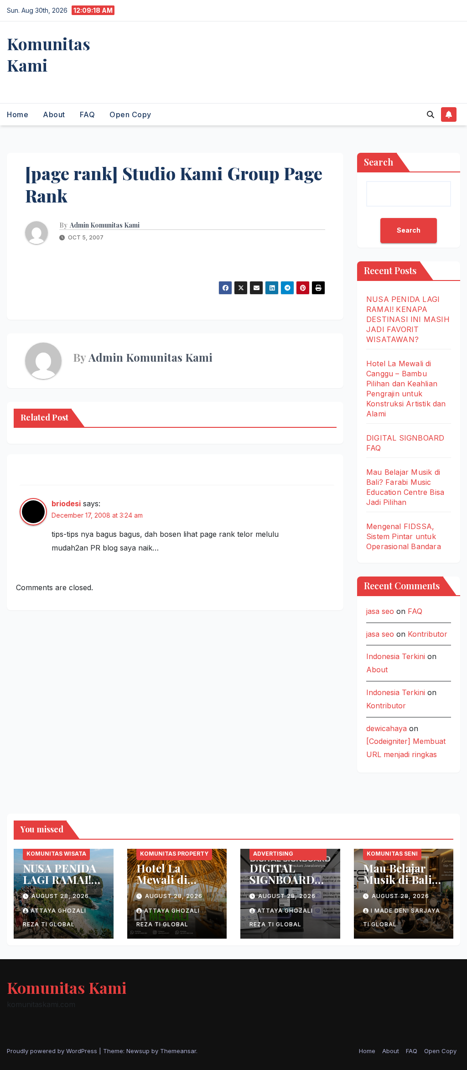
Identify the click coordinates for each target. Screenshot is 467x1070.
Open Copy (130, 114)
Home (17, 114)
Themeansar (178, 1050)
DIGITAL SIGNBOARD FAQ (282, 879)
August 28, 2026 (60, 896)
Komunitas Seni (392, 853)
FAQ (87, 114)
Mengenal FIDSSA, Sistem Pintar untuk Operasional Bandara (403, 536)
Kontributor (427, 634)
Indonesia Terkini (395, 656)
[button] (430, 114)
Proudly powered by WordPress (53, 1050)
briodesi (66, 503)
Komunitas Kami (48, 54)
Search (378, 162)
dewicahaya (386, 728)
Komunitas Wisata (56, 853)
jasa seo (380, 611)
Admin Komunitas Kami (105, 225)
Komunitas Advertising (273, 849)
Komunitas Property (174, 853)
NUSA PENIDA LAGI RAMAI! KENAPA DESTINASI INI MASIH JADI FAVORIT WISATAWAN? (408, 319)
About (54, 114)
